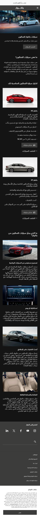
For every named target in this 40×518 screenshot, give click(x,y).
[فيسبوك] (20, 431)
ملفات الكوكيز (33, 472)
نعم (20, 512)
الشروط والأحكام (33, 459)
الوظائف (35, 455)
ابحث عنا (35, 463)
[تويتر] (14, 431)
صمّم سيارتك (27, 145)
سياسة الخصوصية (32, 468)
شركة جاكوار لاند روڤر (31, 480)
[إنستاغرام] (34, 431)
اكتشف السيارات (30, 47)
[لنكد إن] (7, 431)
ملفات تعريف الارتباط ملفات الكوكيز (19, 506)
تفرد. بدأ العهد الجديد (19, 3)
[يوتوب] (27, 431)
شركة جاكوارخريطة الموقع (30, 476)
